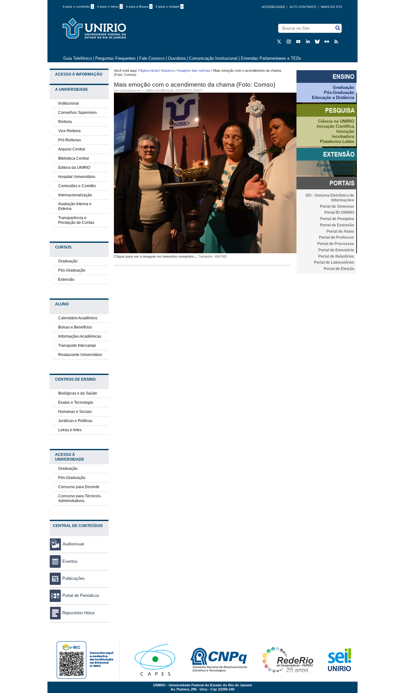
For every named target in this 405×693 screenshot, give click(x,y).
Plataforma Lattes (337, 141)
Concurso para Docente (78, 487)
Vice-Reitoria (69, 131)
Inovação (345, 131)
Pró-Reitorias (69, 140)
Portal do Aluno (340, 231)
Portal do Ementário (336, 250)
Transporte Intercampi (77, 345)
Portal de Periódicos (80, 595)
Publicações (73, 578)
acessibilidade (273, 6)
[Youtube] (299, 41)
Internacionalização (75, 195)
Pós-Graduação (71, 270)
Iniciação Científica (335, 126)
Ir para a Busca (139, 6)
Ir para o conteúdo (78, 6)
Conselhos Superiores (77, 112)
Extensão (66, 279)
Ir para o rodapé (169, 6)
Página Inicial (148, 70)
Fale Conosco (152, 58)
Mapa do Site (331, 6)
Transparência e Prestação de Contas (76, 220)
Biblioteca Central (73, 158)
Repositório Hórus (78, 612)
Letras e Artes (70, 430)
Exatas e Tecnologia (75, 402)
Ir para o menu (109, 6)
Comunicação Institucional (213, 58)
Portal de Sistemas (337, 206)
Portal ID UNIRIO (339, 212)
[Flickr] (327, 41)
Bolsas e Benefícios (75, 327)
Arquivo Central (71, 149)
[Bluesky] (318, 41)
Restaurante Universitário (80, 355)
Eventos (70, 561)
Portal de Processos (335, 244)
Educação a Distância (333, 97)
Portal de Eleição (339, 269)
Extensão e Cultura (335, 165)
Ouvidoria (177, 58)
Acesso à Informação (78, 74)
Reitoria (65, 122)
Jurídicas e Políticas (75, 421)
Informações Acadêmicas (79, 336)
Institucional (68, 103)
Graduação (68, 261)
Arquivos (168, 70)
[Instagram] (289, 41)
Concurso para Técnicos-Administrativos (80, 498)
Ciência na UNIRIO (336, 121)
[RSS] (337, 41)
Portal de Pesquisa (337, 219)
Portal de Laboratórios (334, 262)
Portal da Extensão (337, 225)
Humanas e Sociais (75, 411)
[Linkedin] (308, 41)
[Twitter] (280, 41)
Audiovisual (73, 544)
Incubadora (343, 136)
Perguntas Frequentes (115, 58)
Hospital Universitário (76, 177)
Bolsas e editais (338, 170)
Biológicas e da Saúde (77, 393)
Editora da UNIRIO (74, 167)
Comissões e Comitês (77, 186)
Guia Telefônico (77, 58)
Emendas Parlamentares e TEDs (271, 58)
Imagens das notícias (194, 70)
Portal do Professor (336, 237)
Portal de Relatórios (336, 256)
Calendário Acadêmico (77, 318)
